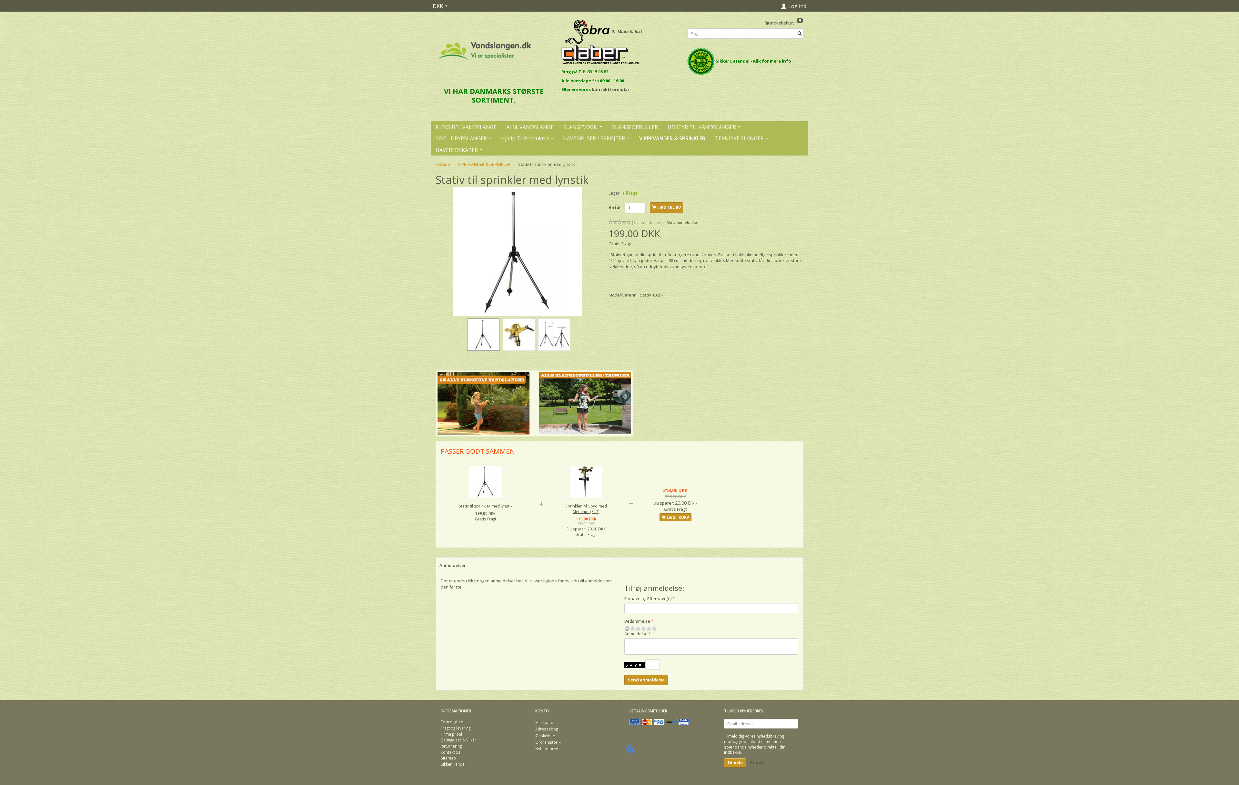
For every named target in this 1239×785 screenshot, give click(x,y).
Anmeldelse (636, 634)
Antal (615, 207)
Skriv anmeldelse (682, 222)
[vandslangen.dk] (485, 47)
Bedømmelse (637, 621)
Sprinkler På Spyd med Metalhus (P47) (586, 508)
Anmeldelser (452, 565)
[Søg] (800, 34)
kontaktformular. (611, 89)
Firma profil (451, 734)
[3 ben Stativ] (517, 251)
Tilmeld (735, 762)
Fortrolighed (452, 721)
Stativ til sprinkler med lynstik (485, 505)
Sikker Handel (453, 764)
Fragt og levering (455, 727)
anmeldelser (647, 222)
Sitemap (448, 757)
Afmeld (757, 762)
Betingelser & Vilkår (458, 739)
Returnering (451, 746)
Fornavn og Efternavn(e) (647, 598)
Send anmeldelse (646, 680)
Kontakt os (450, 752)
